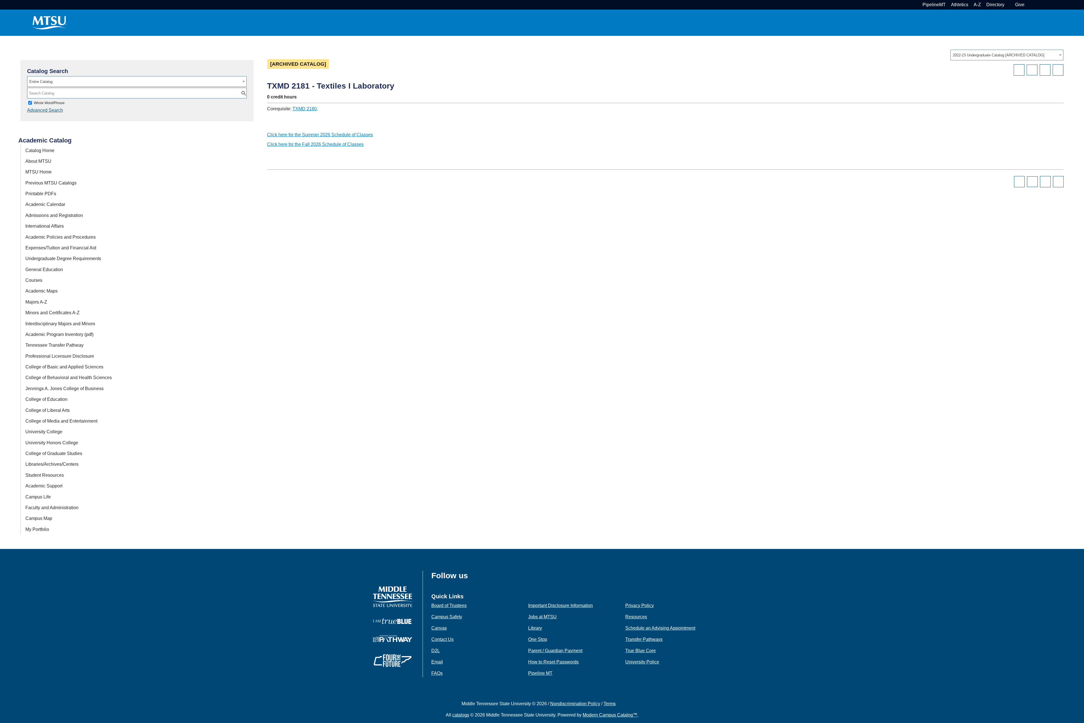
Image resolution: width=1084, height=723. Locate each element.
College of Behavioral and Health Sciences (68, 377)
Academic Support (43, 486)
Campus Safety (446, 616)
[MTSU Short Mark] (49, 22)
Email (437, 662)
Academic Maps (41, 291)
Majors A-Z (36, 302)
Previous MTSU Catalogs (51, 183)
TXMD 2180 (304, 108)
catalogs (460, 715)
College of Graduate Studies (53, 453)
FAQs (437, 673)
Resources (636, 616)
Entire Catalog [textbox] (41, 82)
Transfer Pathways (644, 639)
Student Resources (44, 475)
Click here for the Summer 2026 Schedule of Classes (320, 134)
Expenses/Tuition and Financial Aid (60, 247)
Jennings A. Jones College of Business (64, 388)
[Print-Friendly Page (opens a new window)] (1045, 70)
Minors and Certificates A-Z (52, 312)
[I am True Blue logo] (392, 620)
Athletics (959, 4)
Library (535, 628)
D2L (435, 650)
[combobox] (1006, 55)
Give (1019, 4)
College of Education (46, 399)
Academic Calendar (45, 204)
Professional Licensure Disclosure (59, 356)
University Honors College (51, 442)
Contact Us (442, 639)
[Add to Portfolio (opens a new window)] (1019, 70)
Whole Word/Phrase (49, 103)
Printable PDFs (40, 193)
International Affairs (44, 226)
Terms (610, 703)
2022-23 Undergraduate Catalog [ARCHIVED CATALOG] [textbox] (998, 55)
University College (43, 431)
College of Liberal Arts (47, 410)
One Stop (537, 639)
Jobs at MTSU (542, 616)
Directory (995, 4)
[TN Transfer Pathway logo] (392, 638)
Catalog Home (39, 150)
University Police (642, 662)
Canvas (439, 628)
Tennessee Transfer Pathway (54, 345)
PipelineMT (934, 4)
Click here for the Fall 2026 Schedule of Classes (315, 144)
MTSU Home (38, 172)
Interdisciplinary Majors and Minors (60, 323)
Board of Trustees (449, 605)
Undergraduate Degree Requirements (63, 258)
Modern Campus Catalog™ (610, 715)
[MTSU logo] (392, 596)
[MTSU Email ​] (1009, 4)
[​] (472, 577)
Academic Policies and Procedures (60, 237)
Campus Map (38, 518)
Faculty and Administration (51, 507)
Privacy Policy (639, 605)
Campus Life (38, 497)
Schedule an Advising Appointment (660, 628)
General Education (44, 269)
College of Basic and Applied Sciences (64, 366)
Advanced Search (45, 110)
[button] (1029, 4)
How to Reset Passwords (553, 662)
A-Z (977, 4)
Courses (33, 280)
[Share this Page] (1032, 70)
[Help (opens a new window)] (1058, 70)
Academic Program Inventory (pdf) (59, 334)
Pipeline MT (540, 673)
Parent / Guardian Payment (555, 650)
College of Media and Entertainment (61, 421)
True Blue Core (640, 650)
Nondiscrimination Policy (575, 703)
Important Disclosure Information (560, 605)
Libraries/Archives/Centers (51, 464)
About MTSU (38, 161)
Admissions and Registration (54, 215)
